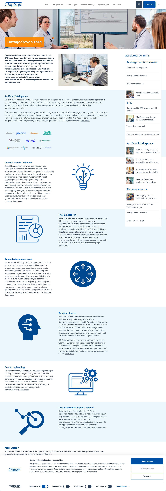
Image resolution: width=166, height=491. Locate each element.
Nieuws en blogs (88, 4)
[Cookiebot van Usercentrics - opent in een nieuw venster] (15, 486)
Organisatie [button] (58, 4)
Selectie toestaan (147, 469)
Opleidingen (103, 4)
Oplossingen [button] (72, 4)
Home (47, 4)
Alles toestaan (147, 461)
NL (159, 4)
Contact (149, 4)
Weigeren (147, 476)
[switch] (66, 486)
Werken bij (116, 4)
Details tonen (121, 486)
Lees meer (85, 120)
